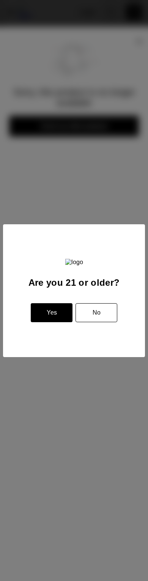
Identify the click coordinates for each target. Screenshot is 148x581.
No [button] (97, 312)
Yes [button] (52, 312)
